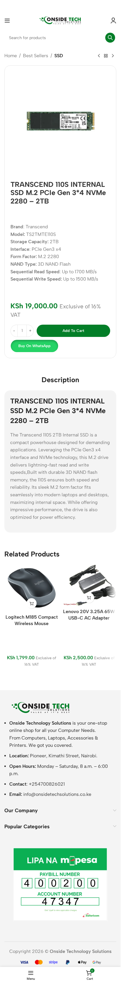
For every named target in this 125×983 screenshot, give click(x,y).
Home (10, 55)
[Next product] (112, 56)
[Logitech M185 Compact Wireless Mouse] (31, 587)
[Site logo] (60, 20)
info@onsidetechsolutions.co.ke (57, 794)
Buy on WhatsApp (34, 346)
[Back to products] (105, 56)
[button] (34, 346)
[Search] (110, 38)
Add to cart (73, 330)
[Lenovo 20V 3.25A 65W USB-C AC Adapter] (89, 585)
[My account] (113, 20)
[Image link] (40, 707)
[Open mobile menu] (7, 20)
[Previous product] (98, 56)
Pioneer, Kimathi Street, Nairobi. (63, 755)
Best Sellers (35, 55)
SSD (58, 55)
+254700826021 (47, 784)
